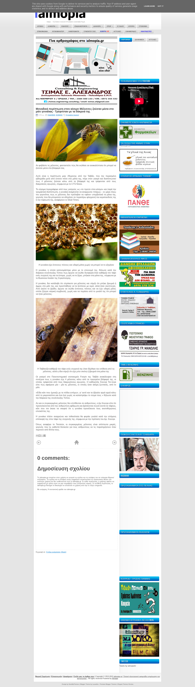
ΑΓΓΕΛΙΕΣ (152, 40)
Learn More (149, 6)
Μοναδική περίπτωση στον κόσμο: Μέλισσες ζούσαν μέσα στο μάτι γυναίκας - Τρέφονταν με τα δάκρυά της (75, 110)
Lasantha (95, 684)
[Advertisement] (139, 59)
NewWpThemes (74, 684)
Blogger (115, 678)
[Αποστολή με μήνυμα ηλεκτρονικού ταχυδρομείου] (37, 435)
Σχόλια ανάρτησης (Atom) (56, 552)
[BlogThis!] (39, 435)
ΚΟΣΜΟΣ (59, 115)
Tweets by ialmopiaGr (127, 666)
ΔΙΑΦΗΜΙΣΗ (139, 40)
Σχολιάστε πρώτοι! (72, 115)
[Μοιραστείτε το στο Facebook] (44, 435)
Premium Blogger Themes (108, 684)
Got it (161, 6)
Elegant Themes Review (125, 684)
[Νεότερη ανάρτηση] (39, 444)
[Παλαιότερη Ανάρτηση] (114, 444)
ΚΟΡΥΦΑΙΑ (126, 40)
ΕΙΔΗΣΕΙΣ (51, 115)
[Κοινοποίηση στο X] (42, 435)
